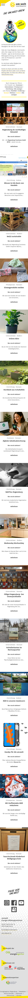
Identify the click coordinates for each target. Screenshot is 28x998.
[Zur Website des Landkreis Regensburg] (19, 969)
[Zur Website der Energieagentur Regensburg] (14, 953)
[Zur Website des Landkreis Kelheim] (14, 982)
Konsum (6, 93)
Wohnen (12, 93)
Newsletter (22, 991)
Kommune (19, 85)
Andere (18, 93)
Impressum (19, 993)
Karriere (18, 995)
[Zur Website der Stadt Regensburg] (7, 969)
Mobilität (14, 91)
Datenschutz (10, 995)
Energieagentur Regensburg (8, 991)
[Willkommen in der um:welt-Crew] (14, 42)
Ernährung (21, 91)
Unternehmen (9, 87)
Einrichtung (9, 89)
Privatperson (18, 87)
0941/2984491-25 (6, 933)
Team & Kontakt (9, 993)
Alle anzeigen (18, 89)
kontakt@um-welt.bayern (9, 930)
